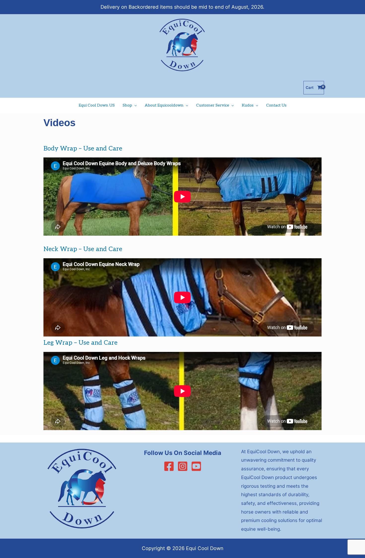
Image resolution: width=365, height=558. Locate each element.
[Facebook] (169, 466)
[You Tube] (196, 466)
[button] (134, 105)
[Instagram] (182, 466)
